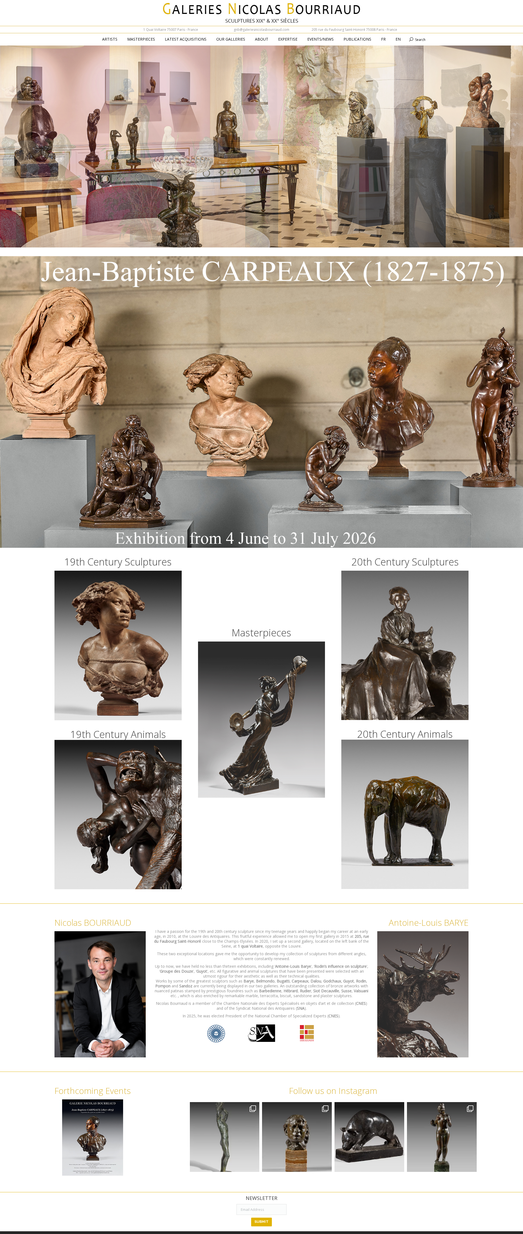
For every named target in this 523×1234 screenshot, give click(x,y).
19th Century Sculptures (118, 561)
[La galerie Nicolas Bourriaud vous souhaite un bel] (442, 1137)
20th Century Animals (405, 734)
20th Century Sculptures (405, 561)
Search (420, 39)
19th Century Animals (118, 734)
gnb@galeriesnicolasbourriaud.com (261, 29)
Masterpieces (261, 632)
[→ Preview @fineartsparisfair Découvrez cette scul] (225, 1137)
